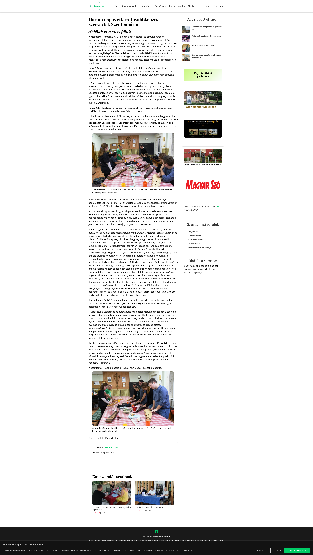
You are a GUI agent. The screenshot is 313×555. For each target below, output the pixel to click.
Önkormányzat (129, 6)
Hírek (116, 6)
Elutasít (278, 550)
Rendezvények (176, 6)
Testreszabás (262, 550)
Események (160, 6)
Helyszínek (146, 6)
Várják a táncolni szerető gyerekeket (206, 36)
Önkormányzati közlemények (200, 248)
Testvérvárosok (194, 236)
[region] (156, 548)
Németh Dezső (112, 447)
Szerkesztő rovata (195, 240)
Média (191, 6)
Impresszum (204, 6)
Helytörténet (193, 232)
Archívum (218, 6)
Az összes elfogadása (297, 550)
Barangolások (194, 244)
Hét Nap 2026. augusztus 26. (203, 45)
